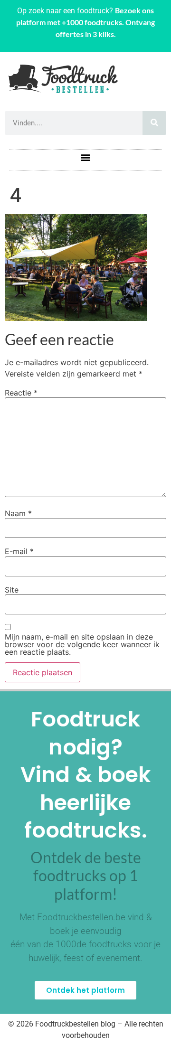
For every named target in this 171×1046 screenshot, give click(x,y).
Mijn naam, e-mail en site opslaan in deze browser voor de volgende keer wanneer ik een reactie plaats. (82, 644)
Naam (18, 513)
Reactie (21, 392)
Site (12, 590)
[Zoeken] (154, 123)
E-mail (19, 551)
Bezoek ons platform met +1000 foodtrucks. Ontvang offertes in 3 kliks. (85, 22)
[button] (86, 157)
